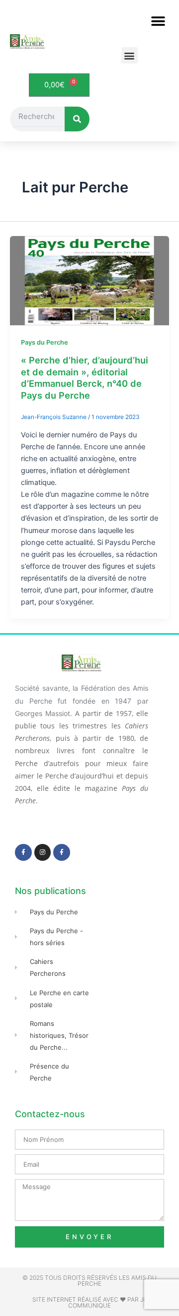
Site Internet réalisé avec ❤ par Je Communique (89, 1302)
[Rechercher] (77, 119)
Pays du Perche (44, 342)
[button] (158, 21)
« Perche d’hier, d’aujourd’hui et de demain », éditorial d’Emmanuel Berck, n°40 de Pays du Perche (84, 378)
